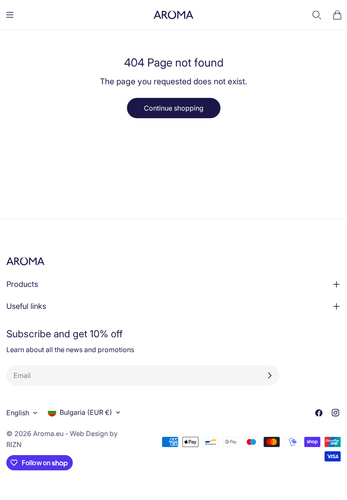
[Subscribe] (269, 375)
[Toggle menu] (9, 14)
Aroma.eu (48, 433)
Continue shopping (174, 108)
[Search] (316, 14)
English (17, 412)
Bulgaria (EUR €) (86, 412)
